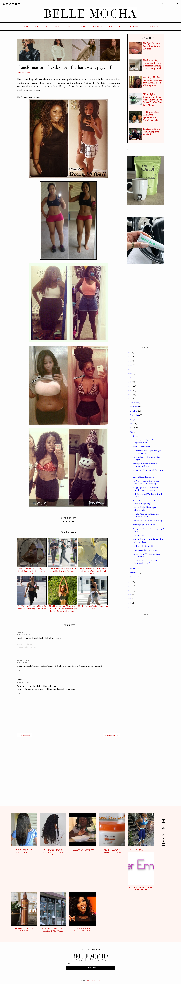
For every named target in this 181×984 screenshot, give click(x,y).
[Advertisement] (68, 775)
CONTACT (153, 26)
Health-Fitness (23, 72)
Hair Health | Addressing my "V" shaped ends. (146, 508)
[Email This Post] (73, 521)
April (132, 436)
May (132, 431)
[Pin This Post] (69, 521)
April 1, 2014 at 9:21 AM (23, 634)
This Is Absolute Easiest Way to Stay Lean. (93, 606)
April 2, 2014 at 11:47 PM (24, 662)
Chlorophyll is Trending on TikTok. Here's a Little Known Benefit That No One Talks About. (152, 99)
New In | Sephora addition (144, 524)
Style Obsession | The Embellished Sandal (147, 495)
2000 (129, 607)
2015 (129, 394)
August (133, 419)
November (134, 406)
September (134, 415)
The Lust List (138, 535)
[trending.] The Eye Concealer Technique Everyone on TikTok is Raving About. (152, 81)
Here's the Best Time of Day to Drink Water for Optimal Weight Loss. (32, 569)
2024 (129, 356)
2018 (129, 382)
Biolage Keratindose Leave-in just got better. (148, 529)
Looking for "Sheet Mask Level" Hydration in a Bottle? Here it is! (151, 116)
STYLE (58, 26)
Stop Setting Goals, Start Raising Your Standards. (151, 132)
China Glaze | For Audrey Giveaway (147, 520)
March (133, 568)
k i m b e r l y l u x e (24, 643)
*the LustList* (134, 26)
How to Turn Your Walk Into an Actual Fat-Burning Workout (62, 569)
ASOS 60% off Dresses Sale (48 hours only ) (148, 471)
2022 (129, 365)
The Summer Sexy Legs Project (145, 550)
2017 (129, 386)
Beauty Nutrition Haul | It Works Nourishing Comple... (147, 502)
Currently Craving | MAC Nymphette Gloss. (143, 441)
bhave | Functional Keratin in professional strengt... (145, 464)
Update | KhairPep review (143, 476)
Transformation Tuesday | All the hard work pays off (147, 561)
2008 (129, 603)
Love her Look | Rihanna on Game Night (147, 458)
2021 (129, 369)
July (132, 423)
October (133, 410)
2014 (129, 398)
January (133, 576)
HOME (25, 26)
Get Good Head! (23, 660)
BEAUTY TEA (114, 26)
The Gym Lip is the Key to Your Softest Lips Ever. (151, 46)
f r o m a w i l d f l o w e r (26, 646)
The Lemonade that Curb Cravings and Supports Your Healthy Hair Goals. (93, 569)
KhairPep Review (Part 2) (143, 446)
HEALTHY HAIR (41, 26)
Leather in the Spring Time (144, 546)
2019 (129, 377)
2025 (129, 352)
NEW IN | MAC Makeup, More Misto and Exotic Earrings (146, 482)
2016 (129, 390)
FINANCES (97, 26)
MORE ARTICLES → (111, 735)
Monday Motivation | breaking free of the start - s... (147, 451)
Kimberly (20, 632)
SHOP (83, 26)
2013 (129, 582)
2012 (129, 586)
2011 (129, 590)
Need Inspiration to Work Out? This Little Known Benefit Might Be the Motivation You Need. (62, 606)
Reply (18, 651)
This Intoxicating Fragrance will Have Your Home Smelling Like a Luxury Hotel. (152, 64)
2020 (129, 373)
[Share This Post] (66, 521)
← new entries (24, 735)
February (134, 572)
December (134, 402)
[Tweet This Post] (63, 521)
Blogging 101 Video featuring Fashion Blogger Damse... (145, 488)
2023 (129, 361)
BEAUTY (71, 26)
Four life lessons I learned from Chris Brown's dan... (148, 540)
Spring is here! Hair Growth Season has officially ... (147, 555)
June (132, 427)
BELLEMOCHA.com (94, 981)
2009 (129, 598)
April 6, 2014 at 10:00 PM (24, 682)
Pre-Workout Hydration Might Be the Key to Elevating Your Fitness (32, 606)
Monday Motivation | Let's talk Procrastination (145, 515)
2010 (129, 594)
